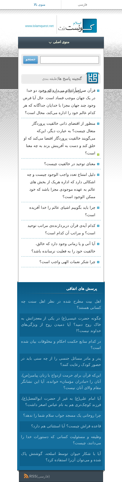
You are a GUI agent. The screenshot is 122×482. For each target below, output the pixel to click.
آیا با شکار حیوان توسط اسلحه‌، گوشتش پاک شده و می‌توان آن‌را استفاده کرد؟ (61, 456)
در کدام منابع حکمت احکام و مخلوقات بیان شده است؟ (61, 344)
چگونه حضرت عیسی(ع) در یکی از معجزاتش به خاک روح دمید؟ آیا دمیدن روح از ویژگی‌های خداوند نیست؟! (61, 324)
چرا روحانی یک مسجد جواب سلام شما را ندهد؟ (62, 415)
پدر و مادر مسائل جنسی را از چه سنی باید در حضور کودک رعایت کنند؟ (61, 361)
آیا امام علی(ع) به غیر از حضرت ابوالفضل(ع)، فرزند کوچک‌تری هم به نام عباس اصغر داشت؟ (61, 401)
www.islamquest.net (39, 26)
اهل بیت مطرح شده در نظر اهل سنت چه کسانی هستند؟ (61, 304)
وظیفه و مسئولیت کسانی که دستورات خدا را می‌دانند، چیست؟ (61, 439)
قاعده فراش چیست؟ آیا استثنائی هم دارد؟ (66, 426)
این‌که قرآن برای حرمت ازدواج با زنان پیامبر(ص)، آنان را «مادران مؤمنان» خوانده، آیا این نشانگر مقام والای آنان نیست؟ (61, 381)
